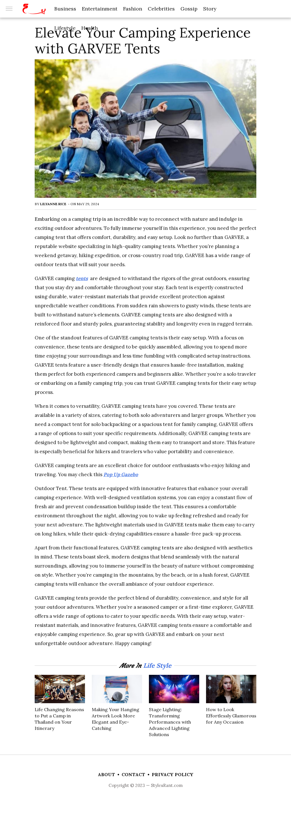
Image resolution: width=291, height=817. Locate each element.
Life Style (157, 665)
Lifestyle (65, 28)
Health (89, 28)
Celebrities (161, 8)
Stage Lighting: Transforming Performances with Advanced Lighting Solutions (170, 722)
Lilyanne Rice (53, 204)
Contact (133, 774)
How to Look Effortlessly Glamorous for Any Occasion (231, 716)
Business (65, 8)
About (106, 774)
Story (210, 8)
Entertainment (99, 8)
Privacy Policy (173, 774)
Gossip (189, 8)
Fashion (132, 8)
